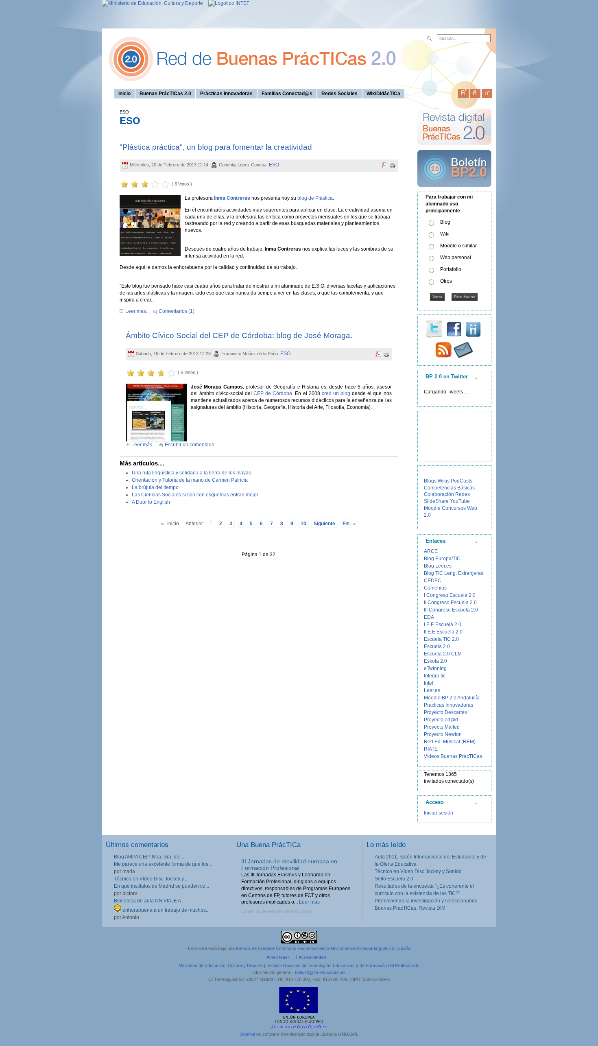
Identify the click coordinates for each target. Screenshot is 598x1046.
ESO (274, 165)
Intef (428, 683)
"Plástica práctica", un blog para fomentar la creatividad (216, 147)
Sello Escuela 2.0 (394, 879)
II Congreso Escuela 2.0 (450, 602)
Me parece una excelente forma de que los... (163, 864)
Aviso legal (277, 957)
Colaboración (439, 494)
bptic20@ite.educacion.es (320, 972)
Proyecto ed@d (441, 720)
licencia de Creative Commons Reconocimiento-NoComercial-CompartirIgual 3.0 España (323, 948)
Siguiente (324, 523)
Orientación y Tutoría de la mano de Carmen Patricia (190, 480)
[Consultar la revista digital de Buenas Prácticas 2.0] (454, 148)
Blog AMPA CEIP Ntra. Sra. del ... (150, 857)
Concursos (454, 508)
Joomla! (247, 1034)
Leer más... (137, 311)
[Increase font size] (463, 92)
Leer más (309, 902)
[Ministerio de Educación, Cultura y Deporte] (152, 3)
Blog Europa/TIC (442, 558)
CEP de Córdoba (272, 393)
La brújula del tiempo (155, 487)
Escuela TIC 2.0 (441, 639)
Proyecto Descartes (445, 712)
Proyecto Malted (442, 727)
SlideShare (436, 501)
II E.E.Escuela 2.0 (443, 632)
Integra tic (434, 676)
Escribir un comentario (189, 445)
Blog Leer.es (438, 566)
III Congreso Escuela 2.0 (451, 610)
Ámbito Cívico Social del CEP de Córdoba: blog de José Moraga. (239, 335)
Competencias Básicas (449, 488)
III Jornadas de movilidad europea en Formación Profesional (289, 864)
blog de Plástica (315, 198)
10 (303, 523)
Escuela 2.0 (437, 646)
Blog (445, 222)
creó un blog (336, 393)
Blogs (430, 481)
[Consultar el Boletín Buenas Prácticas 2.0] (454, 190)
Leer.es (432, 690)
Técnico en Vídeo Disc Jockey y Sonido (418, 871)
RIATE (431, 749)
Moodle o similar (458, 246)
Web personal (455, 257)
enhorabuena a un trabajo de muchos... (165, 910)
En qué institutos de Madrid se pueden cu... (161, 886)
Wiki (445, 234)
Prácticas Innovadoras (448, 705)
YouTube (460, 501)
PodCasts (461, 481)
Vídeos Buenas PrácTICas (453, 756)
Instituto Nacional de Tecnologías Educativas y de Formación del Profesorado (342, 965)
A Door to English (151, 502)
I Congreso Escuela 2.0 (450, 595)
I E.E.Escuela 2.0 (442, 624)
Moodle (432, 508)
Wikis (444, 481)
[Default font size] (475, 92)
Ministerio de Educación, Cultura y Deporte (221, 965)
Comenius (435, 588)
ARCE (431, 551)
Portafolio (450, 269)
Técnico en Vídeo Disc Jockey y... (150, 879)
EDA (429, 617)
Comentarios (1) (176, 311)
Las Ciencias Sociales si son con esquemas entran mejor (195, 495)
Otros (446, 281)
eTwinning (435, 668)
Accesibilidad (312, 957)
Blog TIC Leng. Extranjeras (453, 573)
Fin (346, 523)
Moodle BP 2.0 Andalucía (452, 698)
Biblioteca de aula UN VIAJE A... (149, 901)
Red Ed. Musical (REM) (450, 742)
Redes (462, 494)
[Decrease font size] (487, 92)
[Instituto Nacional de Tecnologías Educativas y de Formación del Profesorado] (226, 3)
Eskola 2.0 (435, 661)
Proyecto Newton (443, 734)
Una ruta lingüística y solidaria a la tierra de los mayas (191, 473)
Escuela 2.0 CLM (443, 654)
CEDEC (432, 580)
